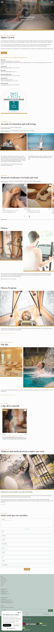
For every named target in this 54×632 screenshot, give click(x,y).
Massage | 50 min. (31, 210)
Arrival (2, 576)
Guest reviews (3, 581)
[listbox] (18, 612)
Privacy (27, 614)
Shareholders (3, 578)
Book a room (43, 2)
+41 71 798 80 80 (4, 592)
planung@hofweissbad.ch (6, 84)
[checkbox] (25, 185)
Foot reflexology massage (7, 210)
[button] (12, 628)
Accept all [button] (7, 625)
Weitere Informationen (10, 622)
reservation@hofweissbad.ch (6, 599)
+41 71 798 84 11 (3, 598)
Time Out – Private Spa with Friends (9, 435)
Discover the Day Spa (5, 395)
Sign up (50, 610)
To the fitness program (5, 333)
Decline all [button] (16, 625)
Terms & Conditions (46, 614)
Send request (27, 569)
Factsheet (2, 583)
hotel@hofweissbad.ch (5, 593)
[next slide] (29, 148)
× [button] (20, 612)
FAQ (1, 585)
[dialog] (11, 621)
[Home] (2, 2)
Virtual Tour (4, 52)
